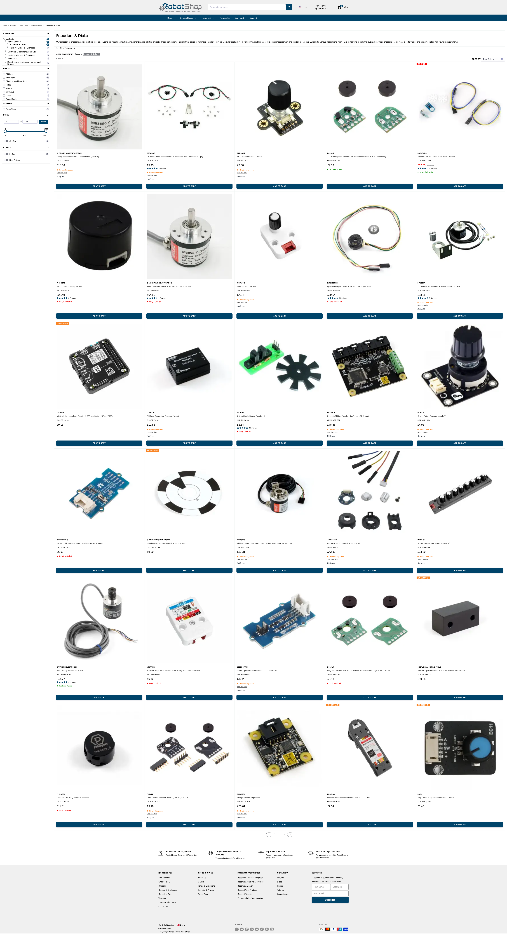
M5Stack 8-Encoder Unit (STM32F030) (433, 543)
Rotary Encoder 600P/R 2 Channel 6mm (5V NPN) (78, 157)
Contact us (163, 906)
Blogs (279, 882)
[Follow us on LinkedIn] (267, 929)
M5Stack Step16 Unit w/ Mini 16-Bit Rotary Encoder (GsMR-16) (173, 670)
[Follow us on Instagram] (247, 929)
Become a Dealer (245, 886)
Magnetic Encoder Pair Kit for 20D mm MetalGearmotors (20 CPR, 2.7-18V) (359, 670)
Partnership (225, 18)
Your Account (164, 878)
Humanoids (207, 18)
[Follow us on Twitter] (242, 929)
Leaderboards (283, 894)
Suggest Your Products (247, 890)
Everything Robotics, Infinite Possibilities (174, 932)
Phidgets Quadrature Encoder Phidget (163, 416)
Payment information (167, 902)
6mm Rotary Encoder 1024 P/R (70, 670)
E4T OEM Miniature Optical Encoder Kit (343, 543)
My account (320, 8)
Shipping (162, 886)
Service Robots (187, 18)
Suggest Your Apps (246, 894)
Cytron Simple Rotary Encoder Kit (251, 416)
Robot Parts (23, 26)
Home (5, 26)
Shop (169, 18)
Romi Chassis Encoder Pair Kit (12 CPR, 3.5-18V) (167, 798)
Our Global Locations (166, 925)
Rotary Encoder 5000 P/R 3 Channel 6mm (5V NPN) (169, 286)
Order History (164, 882)
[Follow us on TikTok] (262, 929)
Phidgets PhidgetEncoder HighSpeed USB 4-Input (348, 416)
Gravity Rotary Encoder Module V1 (432, 416)
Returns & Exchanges (167, 890)
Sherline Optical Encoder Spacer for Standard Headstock (441, 670)
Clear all (60, 58)
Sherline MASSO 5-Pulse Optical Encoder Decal (167, 543)
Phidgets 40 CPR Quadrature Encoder (73, 798)
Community (240, 18)
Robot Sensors (37, 26)
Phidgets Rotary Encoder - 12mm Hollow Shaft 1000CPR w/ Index (264, 543)
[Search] (289, 7)
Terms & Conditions (206, 886)
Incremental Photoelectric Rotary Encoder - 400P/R (438, 286)
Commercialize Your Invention (250, 898)
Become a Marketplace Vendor (251, 882)
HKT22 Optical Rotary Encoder (70, 286)
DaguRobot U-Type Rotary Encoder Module (435, 798)
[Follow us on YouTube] (257, 929)
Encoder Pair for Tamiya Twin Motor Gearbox (436, 157)
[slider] (5, 131)
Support (253, 18)
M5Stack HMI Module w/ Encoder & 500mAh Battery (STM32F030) (85, 416)
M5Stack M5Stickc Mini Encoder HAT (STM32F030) (348, 798)
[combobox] (247, 7)
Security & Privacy (206, 890)
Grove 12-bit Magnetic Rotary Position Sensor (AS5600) (80, 543)
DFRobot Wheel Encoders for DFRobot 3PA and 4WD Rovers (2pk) (175, 157)
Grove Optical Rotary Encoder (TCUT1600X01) (257, 670)
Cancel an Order (165, 894)
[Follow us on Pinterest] (252, 929)
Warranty (162, 898)
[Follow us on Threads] (272, 929)
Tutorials (280, 890)
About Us (202, 878)
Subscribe (330, 900)
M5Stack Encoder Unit (246, 286)
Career (201, 882)
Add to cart (99, 186)
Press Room (203, 894)
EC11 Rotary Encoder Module (249, 157)
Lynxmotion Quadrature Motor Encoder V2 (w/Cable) (349, 286)
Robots (13, 26)
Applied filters (64, 54)
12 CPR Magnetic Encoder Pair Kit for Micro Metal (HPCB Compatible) (356, 157)
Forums (280, 878)
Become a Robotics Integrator (250, 878)
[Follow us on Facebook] (237, 929)
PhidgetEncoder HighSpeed (248, 798)
